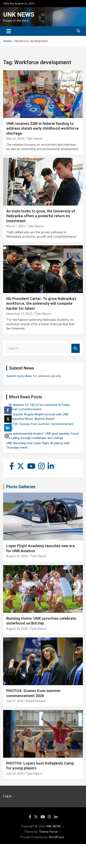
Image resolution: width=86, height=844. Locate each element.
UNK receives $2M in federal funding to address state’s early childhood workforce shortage (42, 128)
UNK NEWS (18, 14)
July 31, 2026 (15, 701)
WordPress (56, 837)
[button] (6, 435)
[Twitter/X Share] (8, 419)
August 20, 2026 (17, 556)
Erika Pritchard (35, 701)
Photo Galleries (20, 486)
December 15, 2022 (19, 313)
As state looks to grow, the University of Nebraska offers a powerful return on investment (40, 216)
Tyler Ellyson (34, 138)
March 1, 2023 (15, 226)
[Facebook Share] (8, 410)
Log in (7, 796)
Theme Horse (48, 832)
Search (75, 348)
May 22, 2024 (15, 138)
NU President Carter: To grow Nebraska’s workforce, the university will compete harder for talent (41, 303)
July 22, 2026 (15, 773)
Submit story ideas (19, 376)
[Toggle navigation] (8, 31)
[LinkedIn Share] (8, 427)
